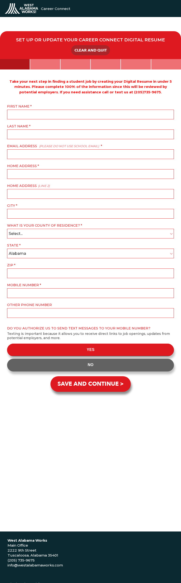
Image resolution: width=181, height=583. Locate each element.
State (12, 245)
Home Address (22, 166)
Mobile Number (23, 285)
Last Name (17, 126)
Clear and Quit (90, 50)
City (11, 205)
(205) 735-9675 (21, 560)
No (90, 365)
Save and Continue (88, 384)
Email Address (53, 146)
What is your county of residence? (43, 225)
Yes (91, 350)
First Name (18, 106)
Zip (10, 265)
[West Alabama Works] (21, 8)
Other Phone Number (29, 305)
